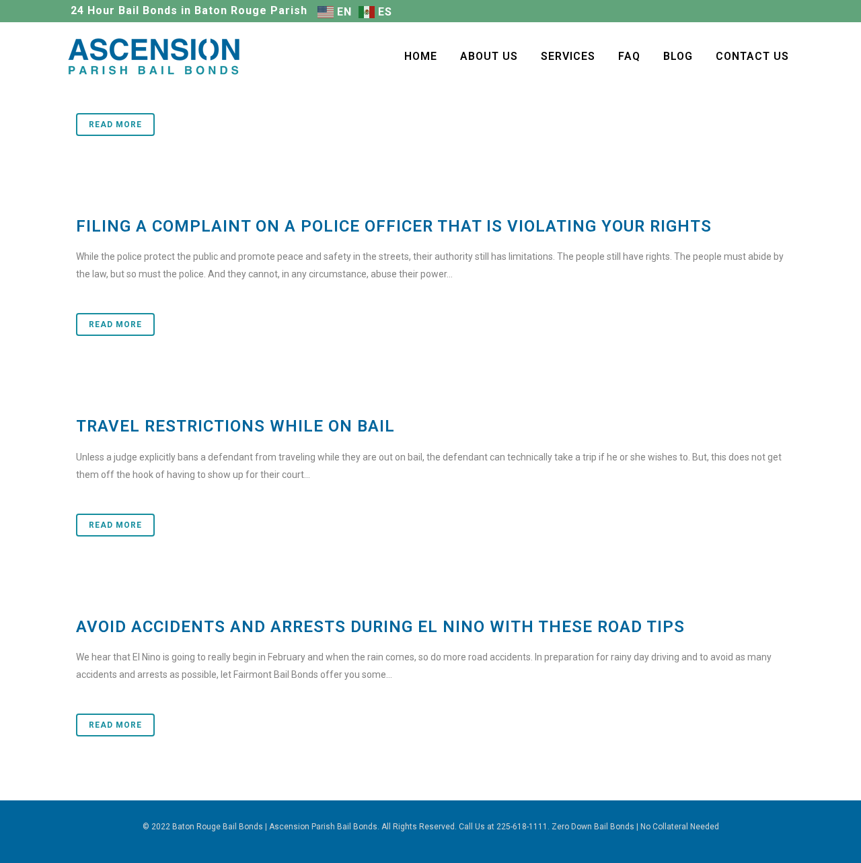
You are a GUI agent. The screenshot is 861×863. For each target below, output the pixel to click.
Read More (115, 124)
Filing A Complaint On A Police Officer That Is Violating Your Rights (394, 226)
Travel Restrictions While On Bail (235, 426)
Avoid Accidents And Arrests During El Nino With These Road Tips (380, 626)
